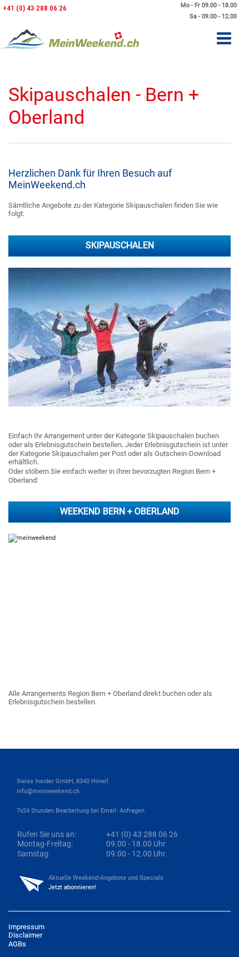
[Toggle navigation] (224, 39)
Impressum (26, 927)
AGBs (17, 944)
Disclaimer (25, 935)
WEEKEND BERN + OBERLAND (120, 512)
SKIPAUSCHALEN (120, 245)
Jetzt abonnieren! (72, 887)
